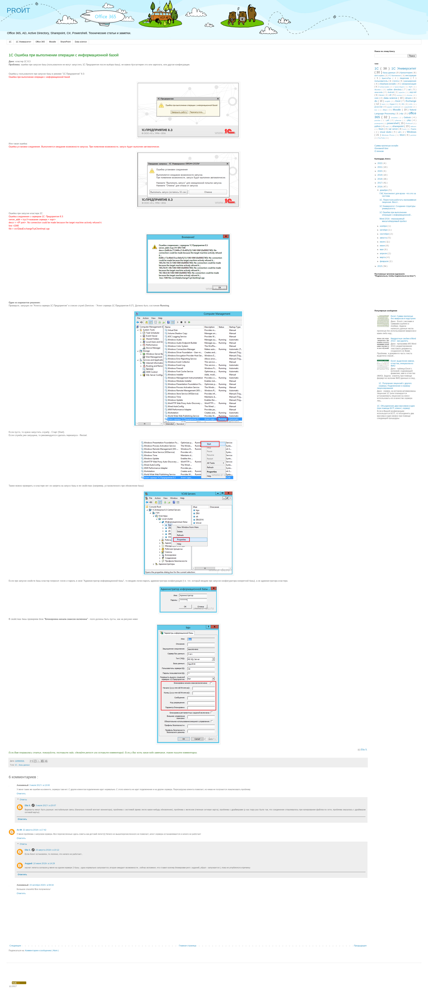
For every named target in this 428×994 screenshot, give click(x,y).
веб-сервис (379, 76)
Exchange (411, 101)
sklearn (413, 126)
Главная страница (187, 946)
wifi (400, 132)
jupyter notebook (394, 107)
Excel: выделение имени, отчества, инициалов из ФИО (402, 363)
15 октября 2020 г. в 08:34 (41, 885)
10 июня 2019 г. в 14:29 (44, 863)
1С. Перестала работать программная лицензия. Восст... (398, 201)
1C (10, 42)
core (376, 98)
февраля (384, 261)
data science (391, 98)
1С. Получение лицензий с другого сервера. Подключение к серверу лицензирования (394, 385)
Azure (382, 95)
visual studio (386, 132)
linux (385, 110)
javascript (378, 107)
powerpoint (379, 123)
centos (399, 95)
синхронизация (409, 84)
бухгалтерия (406, 73)
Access (378, 90)
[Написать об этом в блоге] (35, 761)
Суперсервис (384, 87)
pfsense (398, 120)
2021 (380, 167)
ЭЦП (411, 87)
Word (402, 135)
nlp (402, 113)
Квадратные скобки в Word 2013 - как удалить (403, 339)
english (388, 101)
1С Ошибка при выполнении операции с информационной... (396, 213)
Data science (81, 42)
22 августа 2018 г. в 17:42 (34, 830)
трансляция (399, 87)
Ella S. (364, 749)
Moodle (52, 42)
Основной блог (381, 148)
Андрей (28, 863)
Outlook (408, 117)
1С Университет (23, 42)
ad (410, 89)
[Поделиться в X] (38, 761)
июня (382, 245)
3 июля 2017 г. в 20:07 (46, 805)
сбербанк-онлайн (388, 84)
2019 (380, 175)
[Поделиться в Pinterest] (46, 761)
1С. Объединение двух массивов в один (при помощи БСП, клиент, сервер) (396, 407)
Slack (381, 129)
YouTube (382, 138)
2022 (380, 163)
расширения (410, 81)
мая (382, 249)
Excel (398, 101)
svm (405, 129)
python (377, 126)
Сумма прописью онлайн (386, 146)
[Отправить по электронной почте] (31, 761)
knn (376, 110)
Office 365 (40, 42)
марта (383, 257)
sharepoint (398, 126)
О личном (379, 151)
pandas (377, 120)
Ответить (21, 793)
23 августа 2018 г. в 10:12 (47, 850)
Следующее (15, 946)
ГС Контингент (395, 76)
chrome (410, 95)
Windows (411, 132)
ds (376, 101)
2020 (380, 171)
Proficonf (409, 123)
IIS (403, 104)
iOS (411, 104)
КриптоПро (387, 78)
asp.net (413, 92)
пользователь (381, 81)
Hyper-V (393, 104)
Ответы (23, 799)
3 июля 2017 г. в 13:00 (39, 785)
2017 (380, 183)
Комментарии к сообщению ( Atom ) (42, 950)
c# (390, 95)
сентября (384, 234)
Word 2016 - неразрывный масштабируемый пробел (393, 220)
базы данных (24, 765)
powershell (393, 123)
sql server (393, 129)
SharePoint (65, 42)
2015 (380, 266)
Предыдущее (360, 946)
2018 (380, 179)
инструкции (410, 75)
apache (402, 92)
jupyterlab (409, 107)
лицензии (405, 78)
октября (384, 230)
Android (391, 92)
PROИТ (18, 10)
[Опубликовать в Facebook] (42, 761)
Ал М (19, 830)
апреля (383, 253)
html (383, 104)
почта (396, 81)
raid (387, 126)
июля (382, 242)
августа (383, 238)
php (409, 120)
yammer (413, 135)
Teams (413, 129)
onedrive (395, 117)
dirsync (408, 98)
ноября (383, 226)
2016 (380, 186)
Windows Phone (388, 135)
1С (16, 765)
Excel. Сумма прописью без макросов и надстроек (403, 317)
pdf (388, 120)
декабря (384, 190)
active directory (395, 89)
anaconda (378, 92)
